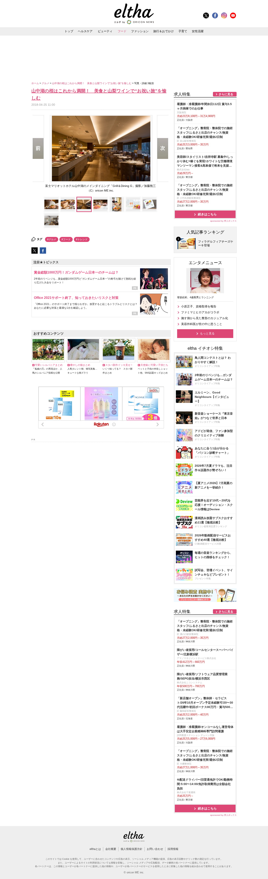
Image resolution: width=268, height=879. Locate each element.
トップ (68, 31)
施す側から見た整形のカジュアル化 (204, 318)
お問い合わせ (155, 849)
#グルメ (51, 239)
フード (122, 31)
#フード (66, 239)
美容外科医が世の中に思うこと (201, 324)
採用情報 (173, 849)
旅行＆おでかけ (163, 31)
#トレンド (82, 239)
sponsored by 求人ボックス (223, 221)
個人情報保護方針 (131, 849)
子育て (182, 31)
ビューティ (105, 31)
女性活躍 (198, 31)
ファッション (140, 31)
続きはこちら (207, 214)
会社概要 (110, 849)
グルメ (46, 83)
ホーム (35, 83)
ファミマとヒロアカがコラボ (200, 312)
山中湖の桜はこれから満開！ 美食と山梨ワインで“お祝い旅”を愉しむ (92, 83)
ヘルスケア (85, 31)
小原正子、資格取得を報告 (198, 306)
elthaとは (95, 849)
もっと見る (207, 333)
